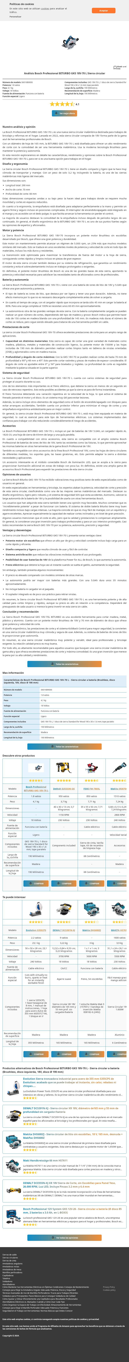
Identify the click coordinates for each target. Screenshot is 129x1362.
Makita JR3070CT (120, 788)
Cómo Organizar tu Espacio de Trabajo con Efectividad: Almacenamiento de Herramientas (42, 1305)
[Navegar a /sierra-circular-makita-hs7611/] (14, 1166)
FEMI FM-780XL (92, 788)
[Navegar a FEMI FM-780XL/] (92, 774)
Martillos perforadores (12, 1272)
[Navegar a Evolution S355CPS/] (36, 916)
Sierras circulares (10, 1257)
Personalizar (15, 16)
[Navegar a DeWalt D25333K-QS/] (64, 774)
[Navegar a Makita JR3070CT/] (119, 774)
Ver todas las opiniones (67, 1237)
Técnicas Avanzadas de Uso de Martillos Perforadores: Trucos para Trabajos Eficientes (40, 1293)
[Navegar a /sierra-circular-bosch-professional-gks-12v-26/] (14, 1217)
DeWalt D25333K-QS (64, 788)
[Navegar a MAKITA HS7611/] (119, 916)
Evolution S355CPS (36, 930)
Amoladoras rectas (11, 1266)
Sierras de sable (10, 1254)
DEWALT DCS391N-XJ (64, 930)
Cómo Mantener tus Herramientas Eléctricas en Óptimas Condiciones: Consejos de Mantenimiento (46, 1287)
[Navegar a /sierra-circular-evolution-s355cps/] (14, 1088)
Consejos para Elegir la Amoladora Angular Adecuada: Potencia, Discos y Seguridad (39, 1290)
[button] (119, 68)
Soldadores (7, 1281)
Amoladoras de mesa (12, 1269)
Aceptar (103, 10)
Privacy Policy (109, 1287)
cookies (45, 8)
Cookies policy (109, 1290)
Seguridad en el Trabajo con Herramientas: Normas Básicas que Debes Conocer (38, 1310)
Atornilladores (9, 1284)
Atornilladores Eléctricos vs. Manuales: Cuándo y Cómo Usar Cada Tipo (34, 1302)
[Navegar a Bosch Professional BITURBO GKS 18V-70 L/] (36, 774)
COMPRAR (39, 883)
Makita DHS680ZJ (91, 930)
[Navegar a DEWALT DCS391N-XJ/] (64, 916)
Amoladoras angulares (12, 1263)
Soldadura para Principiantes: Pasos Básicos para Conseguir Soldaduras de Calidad (39, 1296)
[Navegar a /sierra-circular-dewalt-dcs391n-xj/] (14, 1116)
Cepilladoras (8, 1275)
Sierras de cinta (9, 1260)
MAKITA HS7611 (119, 930)
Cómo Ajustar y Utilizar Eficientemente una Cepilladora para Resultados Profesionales (40, 1299)
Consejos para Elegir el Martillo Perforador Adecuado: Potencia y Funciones (35, 1308)
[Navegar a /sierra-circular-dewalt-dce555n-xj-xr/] (14, 1191)
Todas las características (67, 664)
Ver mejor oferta (67, 113)
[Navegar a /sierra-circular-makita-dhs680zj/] (14, 1142)
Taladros (6, 1278)
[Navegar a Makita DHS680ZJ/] (92, 916)
